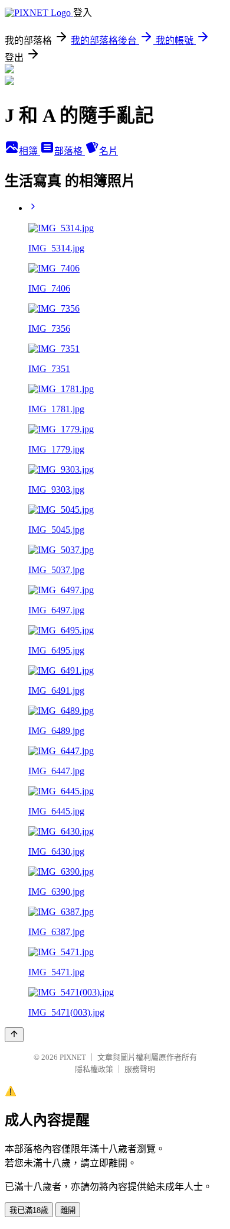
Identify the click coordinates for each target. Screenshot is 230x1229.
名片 (108, 151)
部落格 (69, 151)
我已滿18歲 (28, 1210)
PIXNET (73, 1057)
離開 (67, 1210)
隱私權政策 (94, 1069)
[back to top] (14, 1034)
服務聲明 (139, 1069)
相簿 (29, 151)
